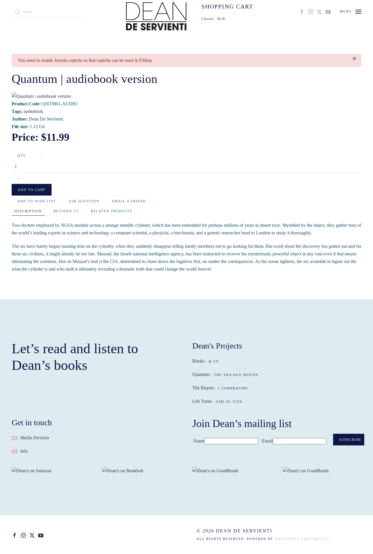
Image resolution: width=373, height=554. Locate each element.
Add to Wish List (36, 201)
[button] (350, 11)
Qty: (22, 155)
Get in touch (32, 422)
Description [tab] (28, 211)
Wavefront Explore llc (302, 539)
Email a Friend (129, 201)
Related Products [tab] (111, 211)
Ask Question (84, 201)
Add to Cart (31, 189)
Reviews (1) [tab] (66, 211)
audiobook (33, 111)
